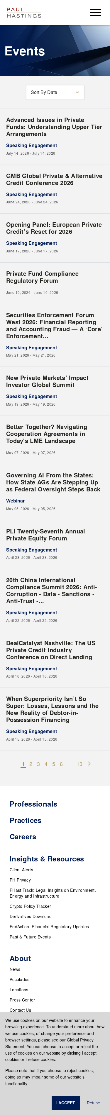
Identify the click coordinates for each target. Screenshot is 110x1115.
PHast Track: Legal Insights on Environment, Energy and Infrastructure (53, 893)
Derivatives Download (31, 916)
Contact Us (20, 1010)
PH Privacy (20, 880)
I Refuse (92, 1102)
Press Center (22, 1000)
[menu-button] (95, 12)
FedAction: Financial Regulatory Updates (49, 926)
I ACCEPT (65, 1102)
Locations (19, 989)
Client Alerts (21, 870)
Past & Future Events (30, 937)
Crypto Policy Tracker (30, 906)
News (15, 969)
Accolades (20, 979)
